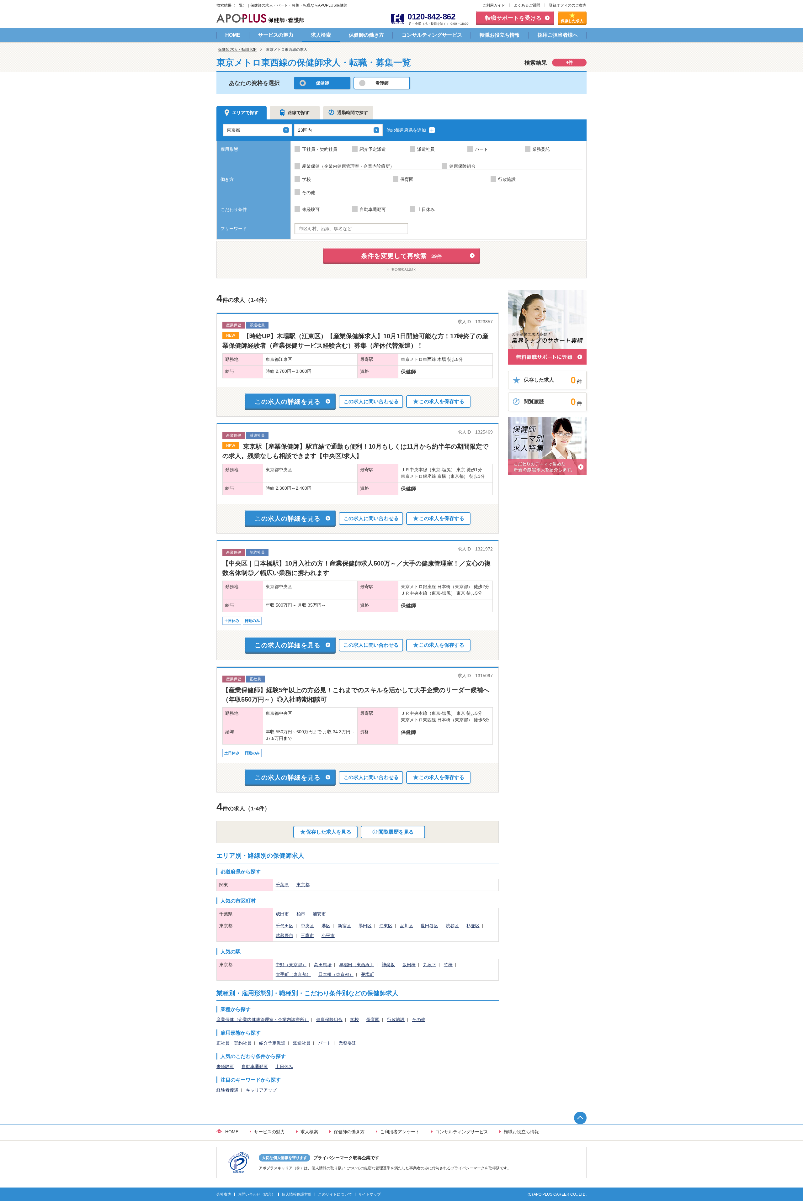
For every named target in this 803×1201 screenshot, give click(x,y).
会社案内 (223, 1194)
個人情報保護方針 (297, 1194)
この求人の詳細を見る (288, 401)
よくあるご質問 (527, 5)
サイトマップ (369, 1194)
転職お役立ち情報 (500, 35)
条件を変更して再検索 (401, 255)
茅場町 (367, 974)
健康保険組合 (329, 1019)
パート (324, 1043)
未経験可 (225, 1066)
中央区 (307, 925)
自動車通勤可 (255, 1066)
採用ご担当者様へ (558, 35)
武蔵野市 (284, 935)
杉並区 (473, 925)
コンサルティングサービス (432, 35)
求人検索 (321, 35)
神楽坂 (388, 964)
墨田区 (365, 925)
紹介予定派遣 (272, 1043)
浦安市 (319, 913)
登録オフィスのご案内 (568, 5)
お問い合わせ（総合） (256, 1194)
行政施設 (396, 1019)
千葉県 (282, 884)
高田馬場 (323, 964)
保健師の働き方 (366, 35)
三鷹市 (307, 935)
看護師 (382, 83)
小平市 (328, 935)
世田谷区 (429, 925)
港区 (326, 925)
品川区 (406, 925)
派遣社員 (302, 1043)
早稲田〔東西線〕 (356, 964)
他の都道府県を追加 (406, 130)
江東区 (385, 925)
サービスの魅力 (275, 35)
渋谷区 (452, 925)
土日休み (284, 1066)
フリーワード (234, 228)
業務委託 (347, 1043)
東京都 (303, 884)
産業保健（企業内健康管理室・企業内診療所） (262, 1019)
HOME (232, 35)
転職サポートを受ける (513, 18)
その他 (418, 1019)
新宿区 (344, 925)
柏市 (300, 913)
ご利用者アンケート (400, 1131)
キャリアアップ (261, 1090)
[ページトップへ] (580, 1118)
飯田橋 (409, 964)
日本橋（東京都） (336, 974)
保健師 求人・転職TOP (237, 49)
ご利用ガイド (493, 5)
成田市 (282, 913)
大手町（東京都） (293, 974)
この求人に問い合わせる (371, 401)
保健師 (322, 83)
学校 (354, 1019)
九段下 (429, 964)
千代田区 (284, 925)
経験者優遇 (227, 1090)
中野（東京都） (291, 964)
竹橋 (448, 964)
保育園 (373, 1019)
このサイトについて (335, 1194)
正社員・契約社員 (234, 1043)
